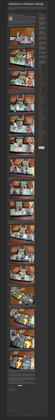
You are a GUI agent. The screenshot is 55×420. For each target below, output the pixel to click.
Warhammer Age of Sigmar (42, 131)
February (41, 82)
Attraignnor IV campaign (41, 97)
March (40, 81)
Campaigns (21, 11)
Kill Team (40, 113)
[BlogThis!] (19, 385)
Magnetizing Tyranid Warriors (42, 55)
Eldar (39, 104)
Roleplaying (40, 122)
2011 (39, 90)
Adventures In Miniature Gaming (26, 4)
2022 (39, 66)
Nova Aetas (37, 11)
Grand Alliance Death (41, 107)
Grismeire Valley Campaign (42, 109)
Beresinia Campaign (41, 99)
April (40, 80)
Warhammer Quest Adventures (14, 11)
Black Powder (40, 100)
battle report (11, 386)
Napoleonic (40, 116)
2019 (39, 68)
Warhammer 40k (41, 130)
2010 (39, 91)
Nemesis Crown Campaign (42, 117)
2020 (39, 67)
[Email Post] (17, 385)
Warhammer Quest (15, 386)
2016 (39, 71)
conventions (40, 102)
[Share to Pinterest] (21, 385)
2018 (39, 69)
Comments (40, 148)
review (39, 121)
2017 (39, 70)
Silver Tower (40, 126)
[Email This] (18, 385)
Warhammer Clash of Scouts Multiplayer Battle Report (42, 46)
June (40, 78)
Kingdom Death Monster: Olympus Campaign (29, 11)
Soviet (39, 127)
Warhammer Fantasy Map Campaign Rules (42, 60)
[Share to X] (20, 385)
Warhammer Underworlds (42, 135)
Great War (40, 108)
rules (39, 123)
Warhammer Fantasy (41, 132)
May (40, 79)
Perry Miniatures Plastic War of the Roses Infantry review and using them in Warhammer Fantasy (42, 16)
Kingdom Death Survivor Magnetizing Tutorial (41, 31)
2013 (39, 88)
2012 (39, 89)
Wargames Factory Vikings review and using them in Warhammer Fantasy (42, 36)
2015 (39, 72)
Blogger (30, 414)
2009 (39, 92)
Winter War (40, 136)
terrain (39, 128)
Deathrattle (40, 103)
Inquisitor (40, 112)
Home (8, 11)
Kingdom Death (40, 114)
